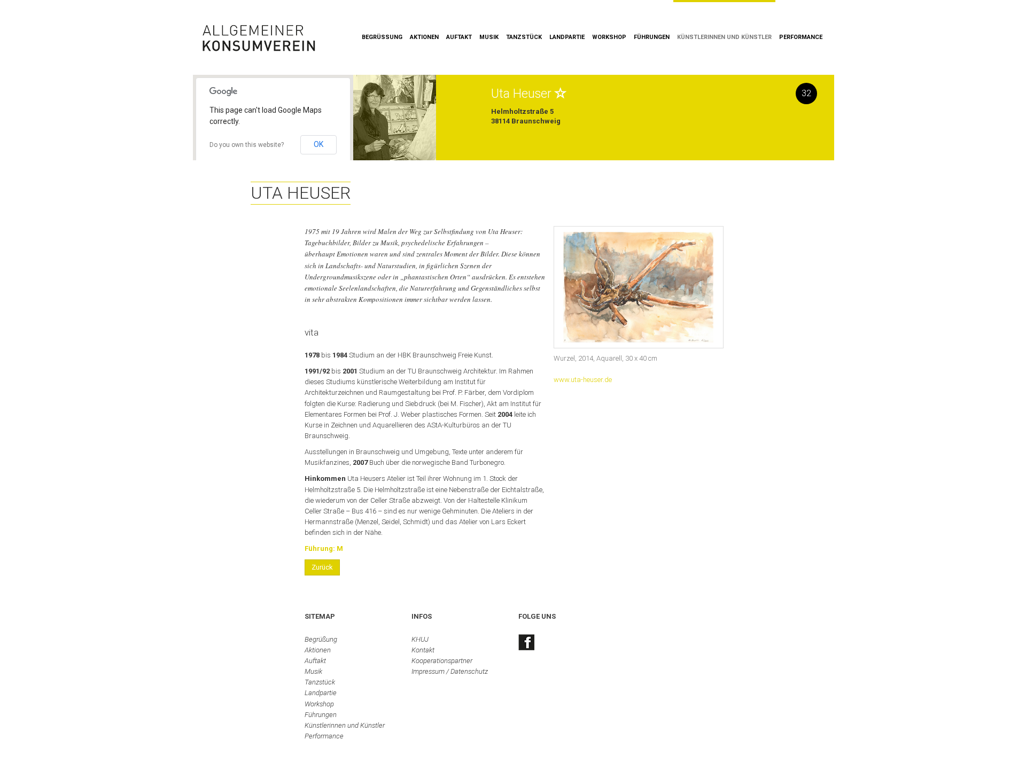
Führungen (652, 37)
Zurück (322, 567)
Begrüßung (382, 37)
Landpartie (567, 37)
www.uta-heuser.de (583, 380)
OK (318, 144)
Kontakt (422, 650)
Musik (489, 37)
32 (806, 93)
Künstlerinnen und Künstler (724, 37)
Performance (800, 37)
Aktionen (424, 37)
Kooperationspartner (441, 661)
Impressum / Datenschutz (449, 671)
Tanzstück (524, 37)
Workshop (609, 37)
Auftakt (459, 37)
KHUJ (420, 639)
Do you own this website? (246, 145)
